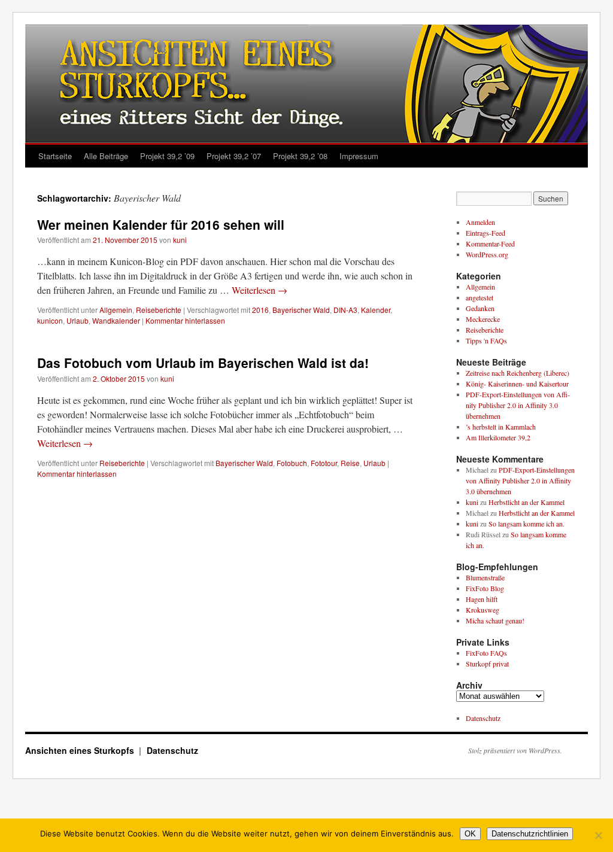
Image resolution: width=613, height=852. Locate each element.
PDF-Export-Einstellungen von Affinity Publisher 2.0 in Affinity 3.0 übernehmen (518, 405)
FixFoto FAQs (486, 653)
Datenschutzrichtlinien (529, 833)
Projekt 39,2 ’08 (300, 156)
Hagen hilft (481, 599)
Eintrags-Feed (485, 233)
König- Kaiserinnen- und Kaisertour (517, 383)
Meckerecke (483, 319)
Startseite (55, 156)
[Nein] (598, 835)
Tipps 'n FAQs (486, 340)
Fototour (324, 463)
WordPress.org (487, 254)
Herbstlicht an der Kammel (526, 502)
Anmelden (480, 222)
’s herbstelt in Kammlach (501, 426)
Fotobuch (292, 463)
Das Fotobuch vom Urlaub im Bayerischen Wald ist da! (203, 363)
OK (470, 833)
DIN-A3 (345, 310)
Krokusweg (482, 609)
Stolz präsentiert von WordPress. (515, 750)
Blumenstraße (485, 577)
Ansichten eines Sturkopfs (80, 750)
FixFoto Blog (485, 588)
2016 (260, 310)
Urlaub (77, 320)
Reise (350, 463)
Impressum (358, 156)
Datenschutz (483, 718)
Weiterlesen (259, 290)
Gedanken (480, 308)
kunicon (50, 320)
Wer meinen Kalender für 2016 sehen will (160, 224)
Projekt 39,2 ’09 (167, 156)
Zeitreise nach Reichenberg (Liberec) (517, 373)
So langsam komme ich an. (526, 523)
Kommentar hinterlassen (185, 320)
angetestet (479, 297)
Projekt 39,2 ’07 (234, 156)
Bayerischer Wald (301, 310)
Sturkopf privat (487, 663)
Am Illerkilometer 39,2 (498, 437)
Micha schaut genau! (495, 620)
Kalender (375, 310)
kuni (180, 240)
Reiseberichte (158, 310)
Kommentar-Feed (490, 243)
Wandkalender (116, 320)
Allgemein (115, 310)
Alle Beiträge (106, 156)
